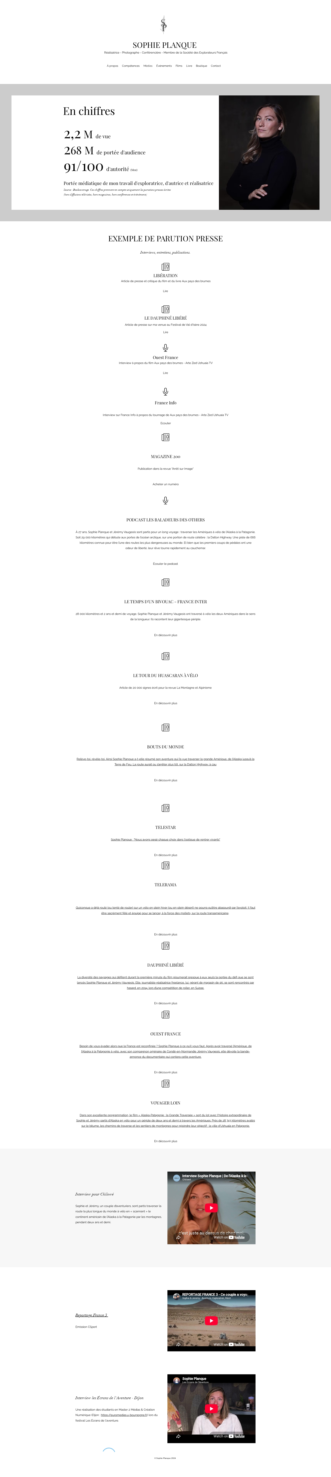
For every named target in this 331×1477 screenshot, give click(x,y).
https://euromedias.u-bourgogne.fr (124, 1415)
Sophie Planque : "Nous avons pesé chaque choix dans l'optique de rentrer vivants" (165, 839)
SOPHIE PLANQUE (165, 45)
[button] (165, 780)
